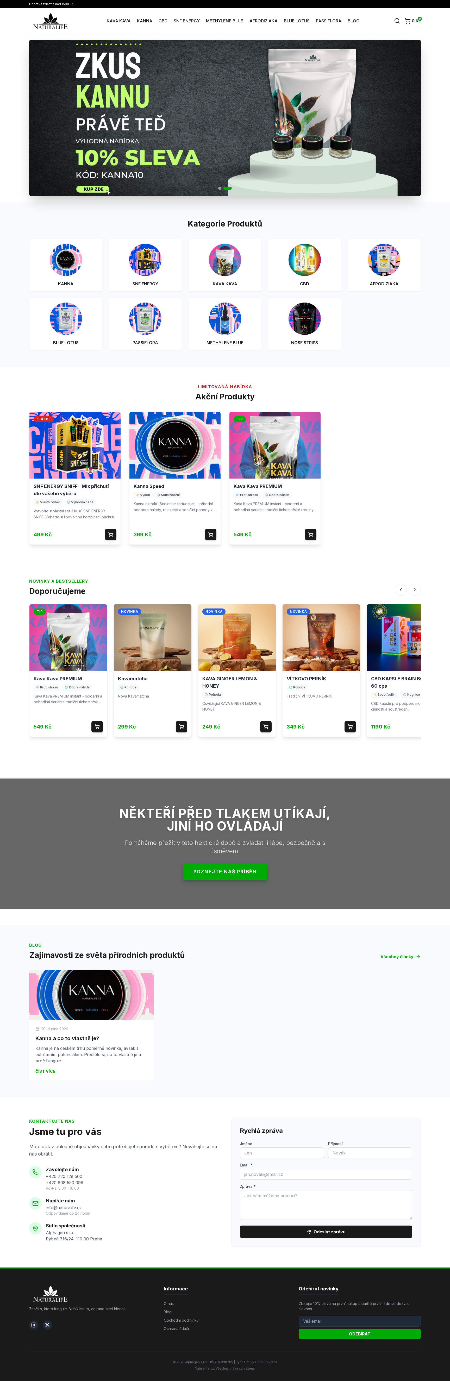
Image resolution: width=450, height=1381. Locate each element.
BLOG (353, 20)
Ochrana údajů (176, 1328)
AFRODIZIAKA (263, 20)
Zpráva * (248, 1186)
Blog (168, 1312)
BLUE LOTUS (297, 20)
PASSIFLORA (328, 20)
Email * (246, 1165)
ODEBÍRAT (360, 1333)
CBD (163, 20)
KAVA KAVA (119, 20)
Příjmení (335, 1143)
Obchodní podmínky (181, 1320)
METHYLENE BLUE (224, 20)
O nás (169, 1303)
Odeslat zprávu (330, 1231)
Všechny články (397, 956)
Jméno (246, 1143)
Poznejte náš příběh (225, 871)
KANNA (144, 20)
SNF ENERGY (187, 20)
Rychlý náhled (75, 449)
